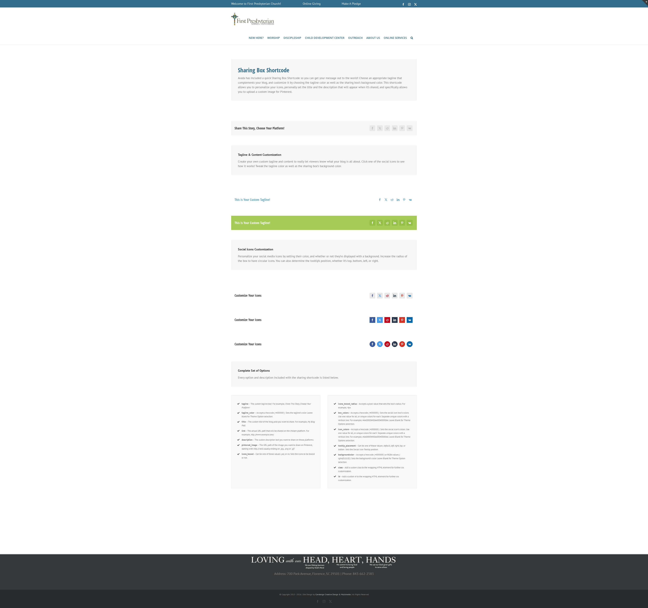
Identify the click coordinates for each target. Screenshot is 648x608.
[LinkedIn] (394, 128)
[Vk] (409, 128)
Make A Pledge (351, 4)
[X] (380, 128)
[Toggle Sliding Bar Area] (645, 3)
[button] (412, 37)
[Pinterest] (402, 128)
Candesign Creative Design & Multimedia (333, 594)
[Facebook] (372, 128)
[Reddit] (387, 128)
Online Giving (312, 4)
